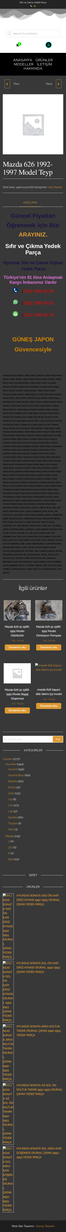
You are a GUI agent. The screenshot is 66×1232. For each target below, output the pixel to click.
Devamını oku (17, 647)
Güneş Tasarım (45, 1226)
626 (50, 187)
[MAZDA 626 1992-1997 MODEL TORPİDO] (58, 83)
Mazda (58, 187)
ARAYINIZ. (33, 234)
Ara (58, 739)
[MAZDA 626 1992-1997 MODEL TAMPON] (7, 83)
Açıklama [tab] (30, 202)
